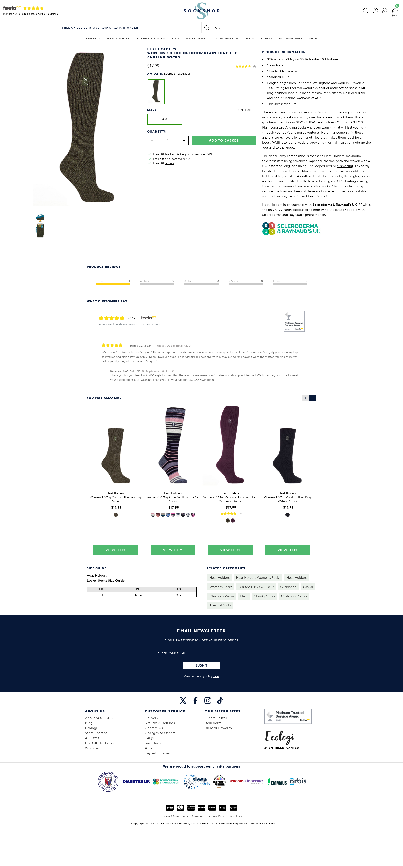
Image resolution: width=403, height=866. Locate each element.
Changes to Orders (160, 733)
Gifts (249, 38)
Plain (243, 596)
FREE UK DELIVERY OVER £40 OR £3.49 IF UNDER (100, 27)
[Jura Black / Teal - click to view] (163, 515)
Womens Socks (220, 587)
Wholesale (93, 748)
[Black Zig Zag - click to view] (183, 515)
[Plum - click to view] (233, 520)
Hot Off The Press (99, 743)
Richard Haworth (218, 728)
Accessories (291, 38)
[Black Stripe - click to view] (173, 515)
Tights (266, 38)
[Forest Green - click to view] (116, 515)
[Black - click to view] (287, 515)
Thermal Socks (220, 605)
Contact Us (154, 728)
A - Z (149, 748)
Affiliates (92, 738)
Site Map (236, 816)
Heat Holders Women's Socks (258, 578)
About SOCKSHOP (100, 718)
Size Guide (245, 110)
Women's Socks (150, 38)
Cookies (197, 816)
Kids (175, 38)
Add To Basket (224, 140)
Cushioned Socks (294, 596)
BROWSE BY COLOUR (256, 587)
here (216, 676)
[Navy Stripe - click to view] (168, 515)
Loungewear (226, 38)
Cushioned (288, 587)
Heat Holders (219, 578)
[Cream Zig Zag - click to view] (178, 515)
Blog (88, 723)
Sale (313, 38)
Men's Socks (118, 38)
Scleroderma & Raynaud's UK (335, 205)
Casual (308, 587)
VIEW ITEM (116, 550)
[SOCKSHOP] (201, 11)
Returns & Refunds (160, 723)
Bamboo (93, 38)
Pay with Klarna (157, 753)
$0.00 (395, 15)
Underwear (197, 38)
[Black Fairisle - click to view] (193, 515)
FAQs (149, 738)
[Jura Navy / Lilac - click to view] (153, 515)
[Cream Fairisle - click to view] (188, 515)
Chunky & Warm (221, 596)
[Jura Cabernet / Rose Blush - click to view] (158, 515)
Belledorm (213, 723)
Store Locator (96, 733)
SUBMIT (201, 666)
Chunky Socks (264, 596)
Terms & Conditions (175, 816)
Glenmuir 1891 (216, 718)
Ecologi (91, 728)
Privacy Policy (217, 816)
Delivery (151, 718)
